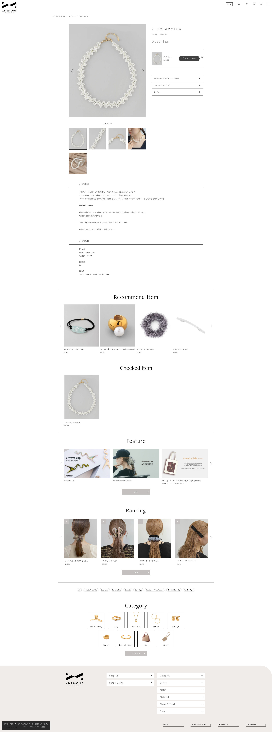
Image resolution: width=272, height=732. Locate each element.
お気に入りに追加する (202, 57)
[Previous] (61, 326)
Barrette (128, 590)
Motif (163, 689)
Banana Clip (116, 590)
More (136, 491)
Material (164, 696)
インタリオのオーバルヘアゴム (74, 349)
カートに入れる (191, 58)
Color (163, 711)
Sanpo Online (116, 682)
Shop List (114, 675)
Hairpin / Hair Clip (91, 590)
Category (165, 675)
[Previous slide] (61, 463)
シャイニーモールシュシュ (145, 349)
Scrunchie (104, 590)
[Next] (211, 326)
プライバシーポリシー (30, 726)
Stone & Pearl (167, 704)
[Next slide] (211, 463)
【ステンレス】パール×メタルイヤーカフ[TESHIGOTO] (117, 349)
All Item (136, 653)
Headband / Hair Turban (154, 590)
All (79, 590)
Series (163, 682)
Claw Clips (138, 590)
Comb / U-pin (189, 590)
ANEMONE (56, 16)
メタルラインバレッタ (180, 349)
